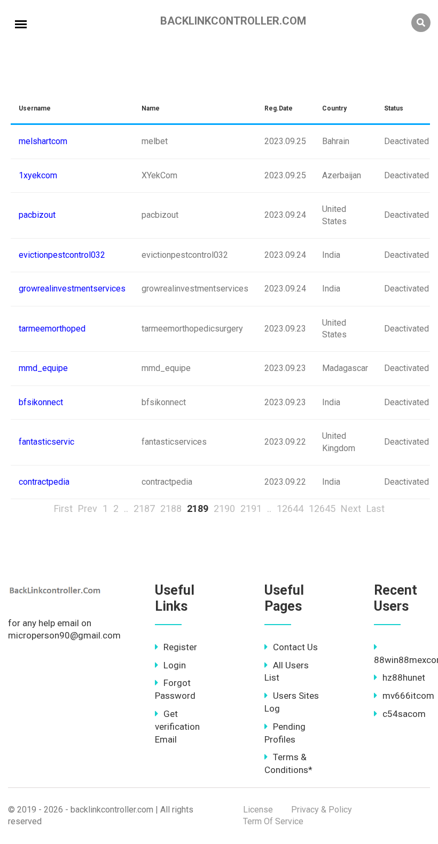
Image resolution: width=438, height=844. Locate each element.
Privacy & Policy (321, 809)
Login (174, 665)
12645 (322, 508)
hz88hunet (403, 677)
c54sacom (404, 713)
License (258, 809)
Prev (87, 508)
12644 (290, 508)
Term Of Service (273, 821)
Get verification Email (177, 726)
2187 (144, 508)
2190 (224, 508)
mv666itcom (408, 695)
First (63, 508)
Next (351, 508)
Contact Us (295, 647)
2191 (251, 508)
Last (375, 508)
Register (180, 647)
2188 (171, 508)
